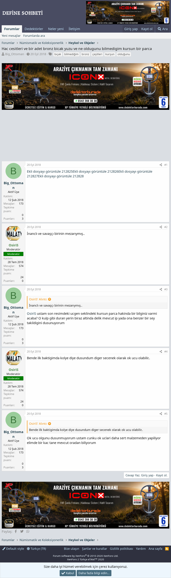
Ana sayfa (155, 549)
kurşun (109, 54)
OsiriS (31, 313)
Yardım (141, 549)
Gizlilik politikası (121, 549)
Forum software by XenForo (85, 555)
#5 (165, 414)
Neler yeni (56, 29)
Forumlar (12, 29)
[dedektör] (127, 12)
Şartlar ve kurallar (94, 549)
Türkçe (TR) (38, 549)
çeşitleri (97, 54)
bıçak (57, 54)
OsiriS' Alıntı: (38, 299)
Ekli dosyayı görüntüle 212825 (50, 171)
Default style (14, 549)
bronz (85, 54)
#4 (165, 351)
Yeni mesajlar (11, 36)
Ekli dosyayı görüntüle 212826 (95, 171)
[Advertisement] (85, 136)
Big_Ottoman (14, 54)
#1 (165, 165)
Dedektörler (34, 29)
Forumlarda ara (34, 36)
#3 (165, 289)
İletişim (74, 29)
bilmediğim (71, 54)
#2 (165, 227)
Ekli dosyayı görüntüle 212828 (61, 176)
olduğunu (124, 54)
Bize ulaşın (71, 549)
